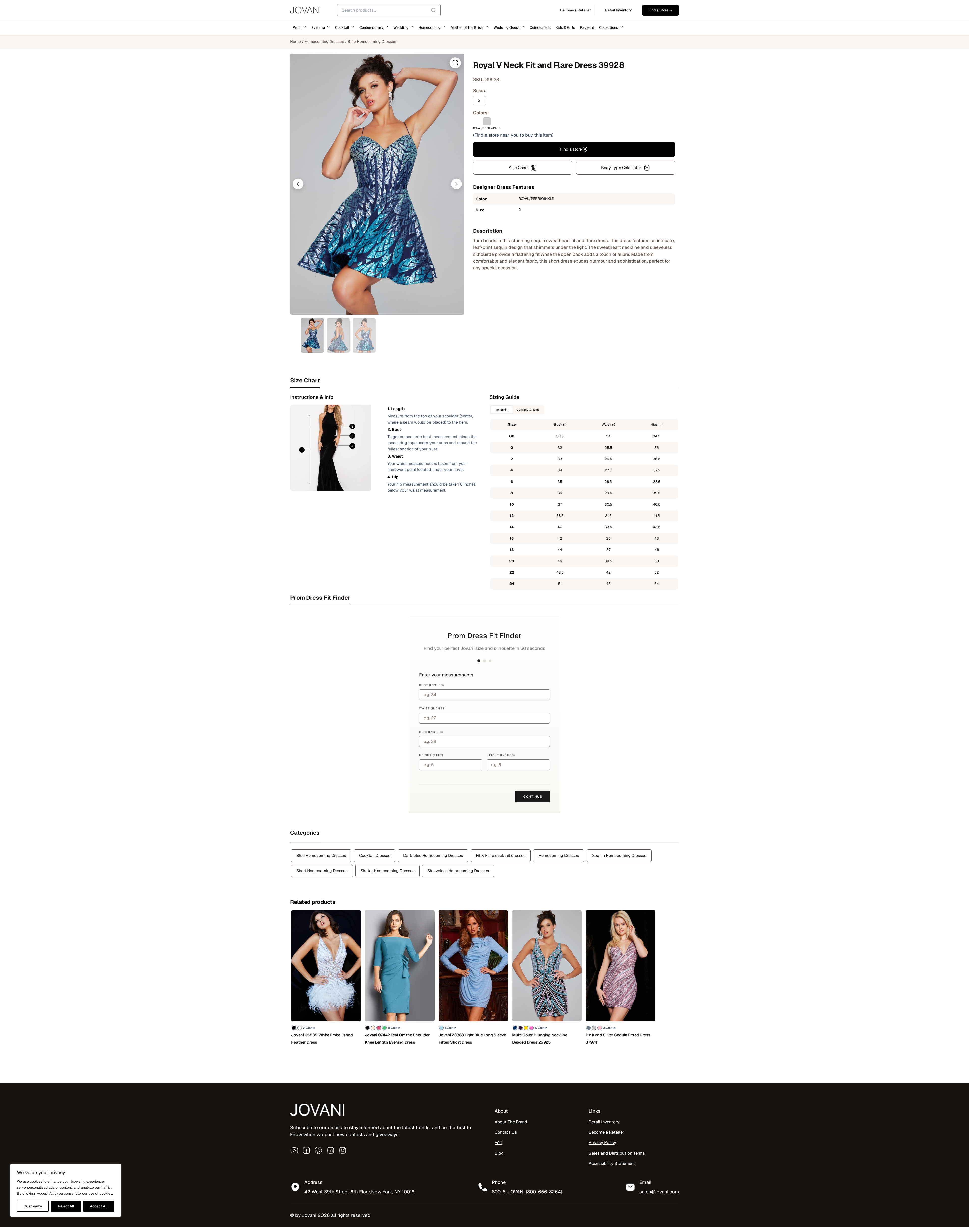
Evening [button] (318, 27)
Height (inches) (501, 755)
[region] (65, 1190)
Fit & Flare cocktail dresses (500, 855)
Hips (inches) (431, 732)
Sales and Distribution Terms (617, 1153)
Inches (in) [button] (501, 409)
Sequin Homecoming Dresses (619, 855)
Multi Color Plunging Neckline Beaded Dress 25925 (539, 1038)
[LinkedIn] (331, 1150)
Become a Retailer (606, 1132)
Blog (499, 1153)
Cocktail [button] (342, 27)
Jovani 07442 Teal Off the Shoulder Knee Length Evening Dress (397, 1038)
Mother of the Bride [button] (467, 27)
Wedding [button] (401, 27)
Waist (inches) (432, 708)
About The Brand (511, 1122)
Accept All (98, 1206)
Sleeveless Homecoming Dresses (458, 870)
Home (295, 41)
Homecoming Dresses (324, 41)
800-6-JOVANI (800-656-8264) (527, 1192)
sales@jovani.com (659, 1192)
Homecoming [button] (430, 27)
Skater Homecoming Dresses (387, 870)
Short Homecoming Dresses (321, 870)
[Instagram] (343, 1150)
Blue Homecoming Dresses (372, 41)
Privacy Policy (602, 1142)
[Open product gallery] (455, 62)
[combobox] (389, 10)
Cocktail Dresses (374, 855)
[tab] (484, 380)
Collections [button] (608, 27)
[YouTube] (294, 1150)
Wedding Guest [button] (507, 27)
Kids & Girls (565, 27)
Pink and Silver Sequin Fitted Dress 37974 (618, 1038)
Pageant (587, 27)
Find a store (571, 149)
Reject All (66, 1206)
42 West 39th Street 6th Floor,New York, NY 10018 (359, 1192)
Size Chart (518, 167)
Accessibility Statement (612, 1163)
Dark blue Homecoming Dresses (433, 855)
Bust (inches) (431, 685)
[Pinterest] (318, 1150)
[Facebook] (306, 1150)
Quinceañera (540, 27)
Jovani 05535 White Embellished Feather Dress (322, 1038)
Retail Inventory (604, 1122)
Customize (33, 1206)
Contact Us (506, 1132)
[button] (298, 184)
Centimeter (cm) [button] (528, 409)
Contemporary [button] (371, 27)
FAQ (498, 1142)
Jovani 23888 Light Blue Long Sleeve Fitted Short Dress (472, 1038)
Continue (532, 797)
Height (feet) (431, 755)
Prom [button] (297, 27)
